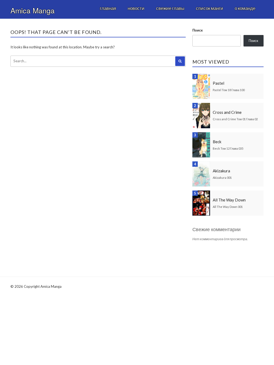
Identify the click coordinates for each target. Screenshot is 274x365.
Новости (136, 8)
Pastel (218, 83)
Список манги (209, 8)
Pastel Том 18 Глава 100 (229, 90)
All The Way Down (229, 199)
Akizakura (221, 170)
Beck (217, 141)
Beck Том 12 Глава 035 (228, 148)
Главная (108, 8)
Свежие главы (170, 8)
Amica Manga (32, 10)
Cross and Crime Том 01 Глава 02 (235, 119)
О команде (245, 8)
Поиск (197, 30)
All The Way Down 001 (228, 206)
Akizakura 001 (222, 177)
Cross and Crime (227, 112)
